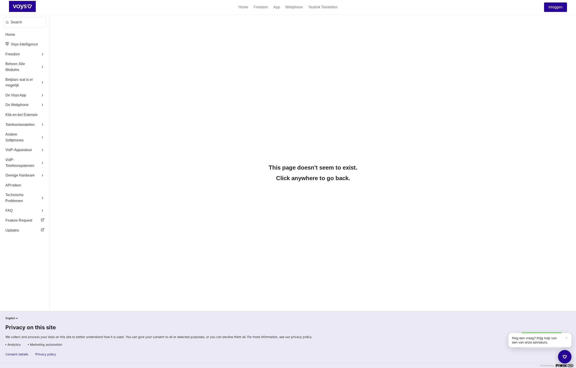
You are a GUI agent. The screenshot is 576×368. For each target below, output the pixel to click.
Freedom (261, 7)
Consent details (16, 354)
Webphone (294, 7)
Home (243, 7)
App (276, 7)
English (10, 318)
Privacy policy (45, 354)
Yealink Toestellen (323, 7)
